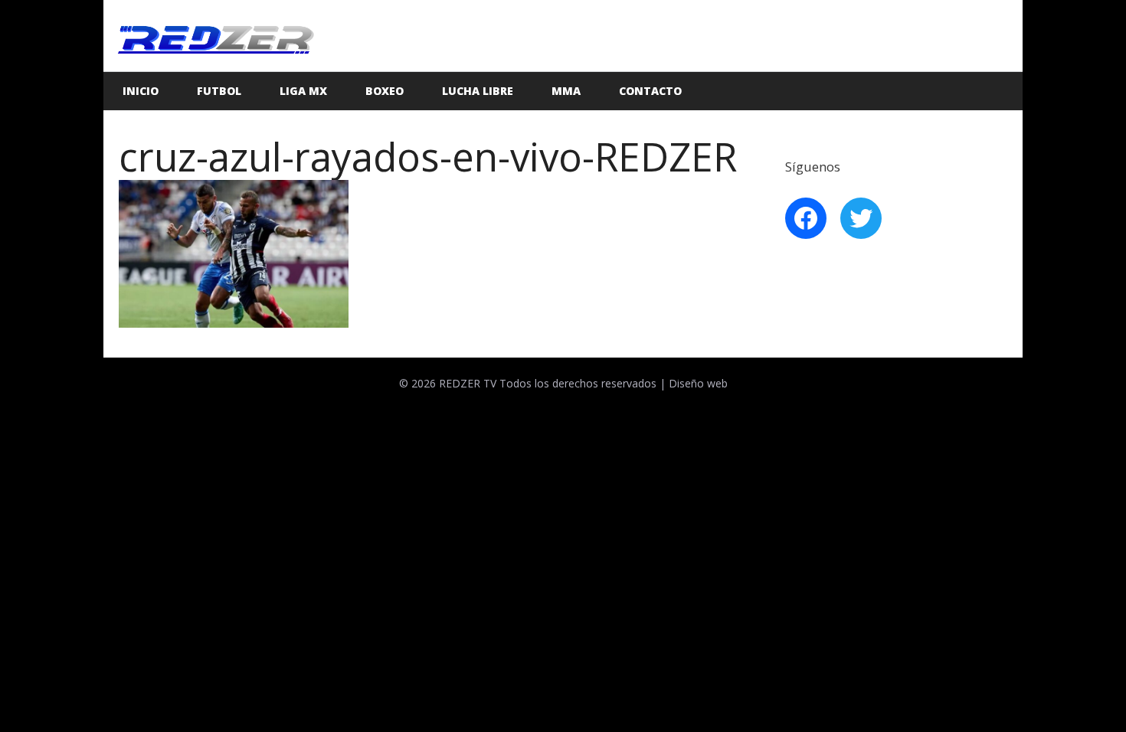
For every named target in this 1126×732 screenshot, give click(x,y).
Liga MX (303, 90)
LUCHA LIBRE (477, 90)
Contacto (650, 90)
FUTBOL (219, 90)
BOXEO (384, 90)
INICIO (141, 90)
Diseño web (698, 383)
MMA (566, 90)
